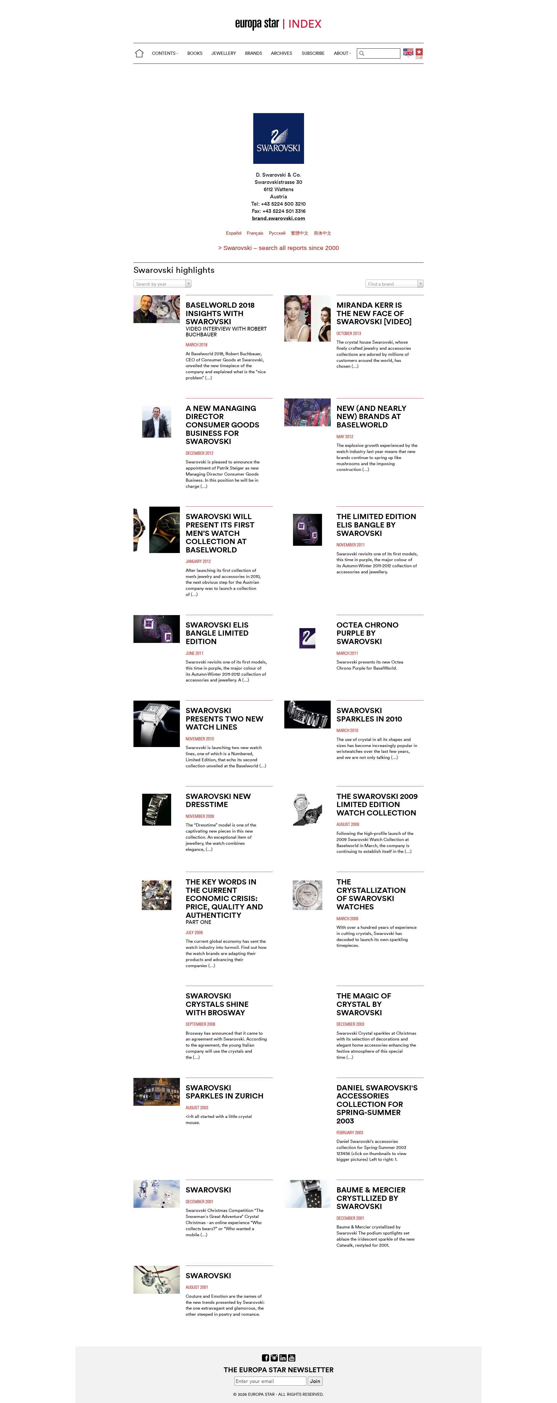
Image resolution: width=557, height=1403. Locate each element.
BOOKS (194, 53)
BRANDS (253, 53)
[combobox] (162, 284)
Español (234, 233)
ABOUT (341, 53)
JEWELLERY (223, 53)
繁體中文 (300, 233)
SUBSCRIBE (313, 53)
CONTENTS (164, 53)
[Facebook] (265, 1357)
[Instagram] (274, 1357)
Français (256, 233)
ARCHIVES (281, 53)
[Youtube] (291, 1357)
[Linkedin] (283, 1357)
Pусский (278, 233)
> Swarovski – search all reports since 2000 (278, 247)
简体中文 (322, 233)
